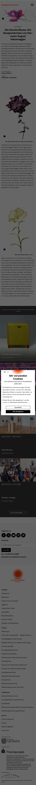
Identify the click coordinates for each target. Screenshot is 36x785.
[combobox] (6, 372)
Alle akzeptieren (18, 411)
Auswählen (18, 407)
